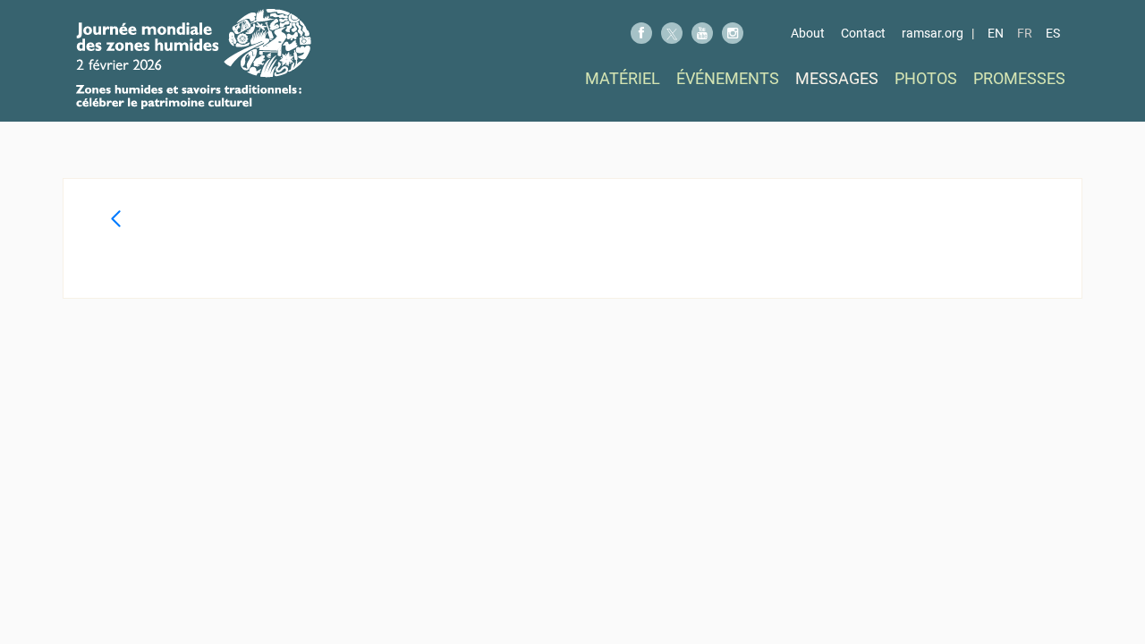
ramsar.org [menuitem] (932, 33)
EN (996, 33)
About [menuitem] (808, 33)
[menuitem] (622, 78)
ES (1053, 33)
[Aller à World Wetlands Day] (193, 59)
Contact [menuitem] (863, 33)
